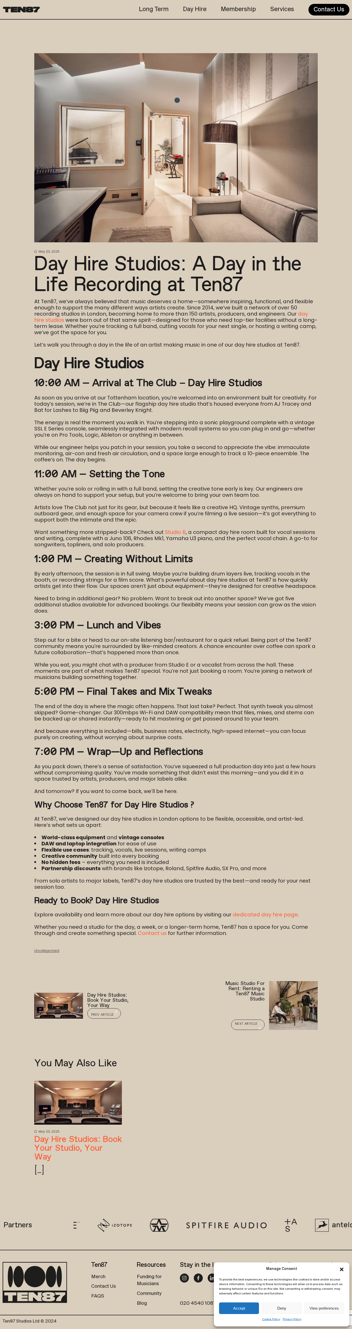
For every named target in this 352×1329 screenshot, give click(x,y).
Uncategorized (46, 950)
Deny (281, 1308)
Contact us (152, 933)
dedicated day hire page (265, 914)
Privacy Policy (292, 1319)
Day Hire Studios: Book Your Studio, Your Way (78, 1148)
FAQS (97, 1296)
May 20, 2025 (49, 251)
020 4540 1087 (198, 1303)
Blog (142, 1303)
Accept (239, 1308)
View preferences (324, 1308)
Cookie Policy (271, 1319)
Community (149, 1293)
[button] (341, 1269)
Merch (98, 1276)
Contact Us (103, 1286)
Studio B (175, 532)
